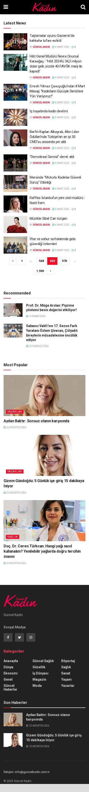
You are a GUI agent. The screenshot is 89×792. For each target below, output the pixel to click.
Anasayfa (11, 661)
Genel (8, 679)
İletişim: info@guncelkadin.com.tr (27, 772)
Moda (37, 686)
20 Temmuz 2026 (38, 346)
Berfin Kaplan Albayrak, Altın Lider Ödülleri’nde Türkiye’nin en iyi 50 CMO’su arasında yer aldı (54, 137)
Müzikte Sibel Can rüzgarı (48, 218)
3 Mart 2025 (61, 250)
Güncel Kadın (41, 47)
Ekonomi (11, 673)
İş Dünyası (40, 673)
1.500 (40, 271)
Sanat (65, 673)
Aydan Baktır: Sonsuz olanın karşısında (36, 421)
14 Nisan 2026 (37, 316)
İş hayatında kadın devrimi (49, 111)
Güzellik (39, 667)
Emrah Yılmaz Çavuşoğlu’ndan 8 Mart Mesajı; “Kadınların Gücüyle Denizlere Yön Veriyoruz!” (57, 91)
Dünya (8, 667)
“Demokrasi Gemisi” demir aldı (52, 157)
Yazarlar (14, 411)
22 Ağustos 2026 (16, 427)
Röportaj (68, 661)
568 (41, 261)
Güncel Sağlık (43, 661)
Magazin (39, 679)
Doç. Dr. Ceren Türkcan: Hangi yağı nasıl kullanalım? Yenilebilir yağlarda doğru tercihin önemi (42, 551)
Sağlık (12, 536)
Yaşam (66, 679)
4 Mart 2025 (61, 47)
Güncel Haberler (10, 687)
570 (64, 261)
